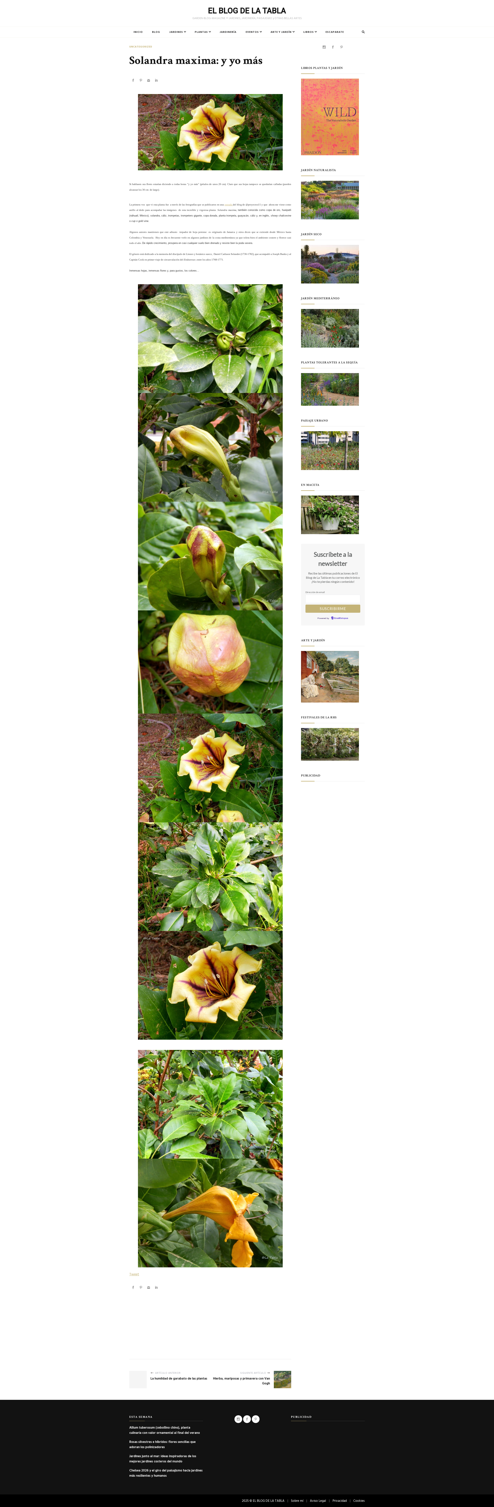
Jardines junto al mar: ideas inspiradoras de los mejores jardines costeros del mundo (162, 1459)
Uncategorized (140, 47)
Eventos (252, 32)
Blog (156, 32)
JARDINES (176, 32)
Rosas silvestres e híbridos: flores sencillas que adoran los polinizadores (162, 1444)
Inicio (138, 32)
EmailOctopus (341, 618)
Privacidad (339, 1500)
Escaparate (335, 32)
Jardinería (228, 32)
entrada (229, 204)
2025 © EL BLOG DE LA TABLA (263, 1500)
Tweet (134, 1274)
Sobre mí (297, 1500)
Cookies (359, 1500)
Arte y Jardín (281, 32)
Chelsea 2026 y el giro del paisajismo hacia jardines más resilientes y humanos (166, 1473)
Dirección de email (315, 592)
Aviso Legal (318, 1500)
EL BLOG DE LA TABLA (247, 10)
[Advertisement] (210, 1320)
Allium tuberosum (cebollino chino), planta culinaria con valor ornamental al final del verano (164, 1430)
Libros (308, 32)
